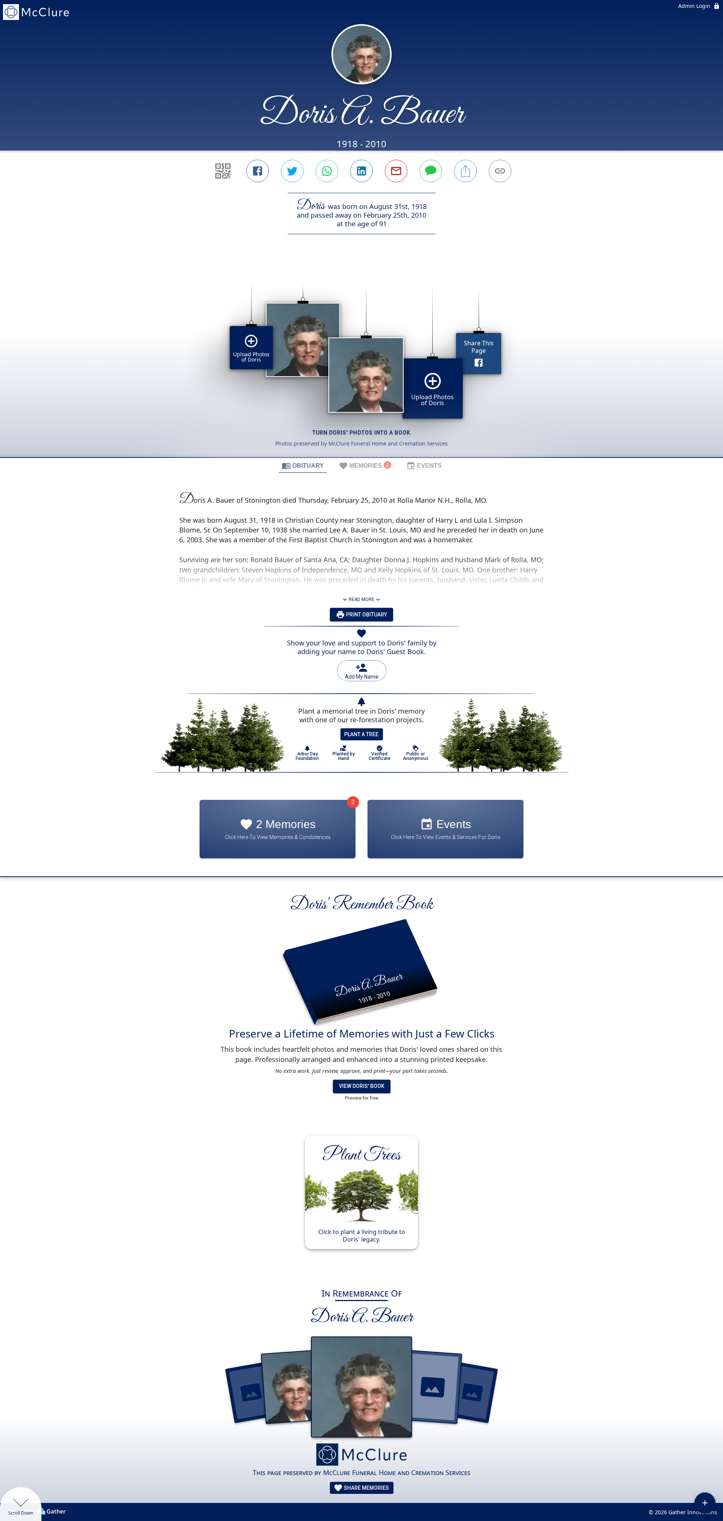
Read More (361, 599)
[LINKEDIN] (361, 171)
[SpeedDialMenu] (704, 1502)
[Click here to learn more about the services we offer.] (361, 1455)
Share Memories (366, 1488)
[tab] (303, 465)
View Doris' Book (361, 1086)
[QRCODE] (223, 171)
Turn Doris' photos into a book (361, 433)
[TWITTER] (292, 171)
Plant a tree (361, 734)
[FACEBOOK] (257, 171)
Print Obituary (366, 615)
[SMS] (430, 171)
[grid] (361, 358)
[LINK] (500, 171)
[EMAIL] (396, 171)
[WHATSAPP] (327, 171)
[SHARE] (465, 171)
